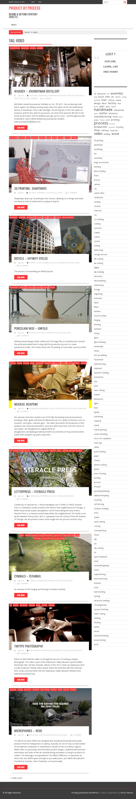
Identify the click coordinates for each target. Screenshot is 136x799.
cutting (19, 363)
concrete (98, 228)
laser (96, 386)
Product (74, 138)
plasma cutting (100, 464)
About (33, 2)
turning (97, 596)
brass (22, 535)
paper (59, 451)
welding (83, 363)
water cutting (99, 613)
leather (103, 113)
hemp (96, 351)
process (33, 48)
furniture (97, 329)
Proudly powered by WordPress (85, 792)
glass (102, 106)
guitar (108, 106)
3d (30, 193)
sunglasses (114, 130)
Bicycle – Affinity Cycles (31, 258)
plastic (54, 138)
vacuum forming (101, 609)
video (28, 98)
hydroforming (100, 364)
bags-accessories (101, 162)
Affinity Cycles (35, 263)
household (29, 287)
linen (96, 407)
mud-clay (98, 443)
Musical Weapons (26, 404)
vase (64, 333)
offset (96, 447)
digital (96, 267)
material (42, 138)
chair (104, 99)
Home (39, 2)
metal (49, 138)
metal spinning (100, 429)
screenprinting (100, 530)
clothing (111, 100)
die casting (98, 258)
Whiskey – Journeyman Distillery (36, 91)
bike (107, 96)
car (112, 96)
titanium (97, 583)
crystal (97, 241)
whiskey (40, 48)
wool (96, 644)
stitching (105, 130)
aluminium (13, 217)
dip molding (99, 272)
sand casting (99, 521)
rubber (97, 517)
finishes (15, 605)
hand (113, 106)
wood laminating (101, 635)
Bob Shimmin (34, 650)
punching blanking (101, 491)
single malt (79, 95)
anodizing (98, 149)
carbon (118, 97)
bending (13, 363)
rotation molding (101, 508)
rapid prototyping (101, 495)
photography (56, 650)
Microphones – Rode (28, 730)
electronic (27, 690)
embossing (98, 285)
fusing (32, 363)
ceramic (22, 138)
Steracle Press (63, 496)
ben (21, 193)
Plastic (102, 120)
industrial (34, 138)
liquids (96, 412)
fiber (119, 103)
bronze (97, 180)
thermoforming (100, 578)
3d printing (13, 138)
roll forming (60, 538)
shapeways (41, 193)
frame (96, 107)
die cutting (98, 263)
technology (52, 193)
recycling (119, 127)
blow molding (100, 171)
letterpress (44, 451)
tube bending (99, 592)
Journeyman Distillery (57, 95)
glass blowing (100, 342)
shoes (97, 130)
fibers (96, 307)
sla (95, 543)
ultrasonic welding (101, 600)
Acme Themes (127, 792)
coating (97, 223)
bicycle (54, 263)
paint (120, 117)
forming (26, 363)
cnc (95, 215)
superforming (100, 574)
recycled (111, 127)
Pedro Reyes (60, 408)
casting (124, 97)
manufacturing (102, 116)
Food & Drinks (15, 48)
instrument (49, 363)
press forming (100, 473)
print (34, 193)
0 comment (47, 98)
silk (95, 539)
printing (60, 138)
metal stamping (100, 434)
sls (95, 552)
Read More (21, 127)
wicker (96, 627)
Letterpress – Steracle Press (34, 491)
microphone (44, 735)
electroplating (100, 280)
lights (96, 403)
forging (33, 535)
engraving (98, 294)
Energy (97, 289)
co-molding (99, 219)
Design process (24, 451)
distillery (33, 95)
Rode (60, 735)
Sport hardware (68, 217)
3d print (32, 333)
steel (96, 561)
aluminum (101, 93)
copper (97, 232)
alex (22, 95)
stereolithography (101, 565)
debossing (98, 250)
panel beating (100, 451)
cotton (97, 237)
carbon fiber (99, 193)
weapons (82, 408)
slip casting (98, 548)
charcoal (97, 210)
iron (95, 381)
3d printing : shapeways (30, 188)
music (52, 408)
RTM (96, 513)
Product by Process (24, 8)
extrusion (98, 298)
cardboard (98, 197)
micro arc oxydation (102, 438)
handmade (25, 48)
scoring (97, 526)
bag (95, 97)
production (100, 126)
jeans (96, 113)
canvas (97, 184)
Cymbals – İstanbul (27, 576)
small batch (19, 98)
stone (96, 570)
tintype (74, 650)
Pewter (97, 460)
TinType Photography (28, 646)
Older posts (17, 778)
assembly (22, 217)
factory (112, 103)
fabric (28, 138)
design (97, 103)
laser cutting (45, 690)
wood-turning (100, 640)
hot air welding (100, 355)
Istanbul (50, 580)
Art (11, 451)
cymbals (32, 580)
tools (96, 587)
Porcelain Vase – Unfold (30, 328)
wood (115, 133)
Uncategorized (100, 605)
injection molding (101, 372)
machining (98, 416)
